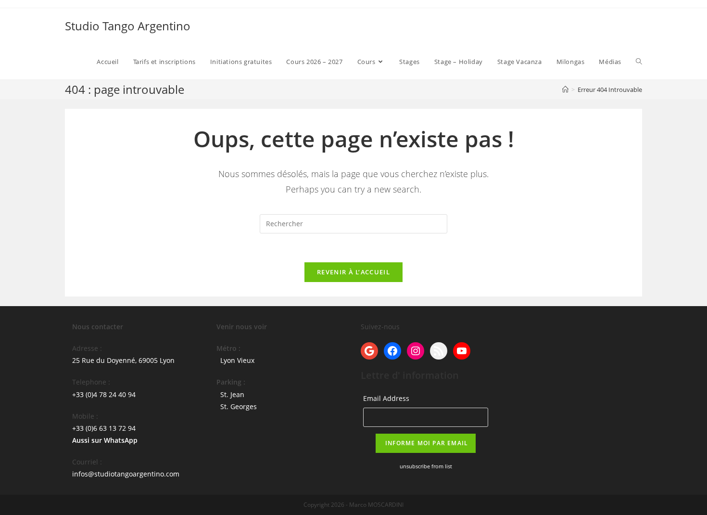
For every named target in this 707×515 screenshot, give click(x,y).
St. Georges (238, 406)
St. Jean (232, 394)
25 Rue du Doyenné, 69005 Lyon (123, 360)
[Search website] (639, 61)
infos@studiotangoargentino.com (125, 473)
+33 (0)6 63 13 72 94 (104, 428)
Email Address (386, 398)
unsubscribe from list (426, 466)
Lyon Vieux (237, 360)
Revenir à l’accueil (353, 272)
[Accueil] (565, 89)
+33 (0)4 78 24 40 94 (104, 394)
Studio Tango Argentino (127, 26)
